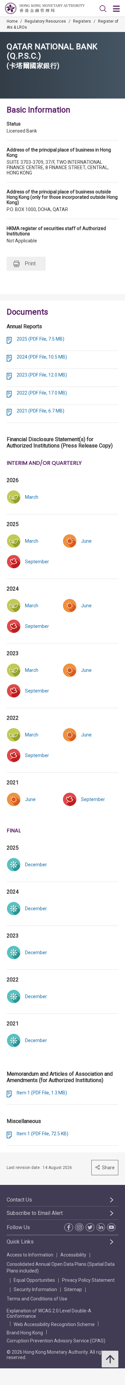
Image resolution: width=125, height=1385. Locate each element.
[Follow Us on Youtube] (111, 1227)
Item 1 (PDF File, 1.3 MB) (42, 1092)
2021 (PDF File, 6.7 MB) (40, 411)
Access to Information (30, 1254)
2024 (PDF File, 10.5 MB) (42, 357)
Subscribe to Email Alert (35, 1213)
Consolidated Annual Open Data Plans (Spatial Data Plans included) (61, 1267)
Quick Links (20, 1242)
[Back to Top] (110, 1359)
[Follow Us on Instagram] (79, 1227)
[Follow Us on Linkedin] (100, 1227)
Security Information (35, 1289)
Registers (82, 21)
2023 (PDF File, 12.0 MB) (42, 375)
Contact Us (19, 1200)
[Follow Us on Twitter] (89, 1227)
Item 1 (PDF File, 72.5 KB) (42, 1133)
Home (12, 21)
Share (108, 1167)
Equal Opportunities (34, 1280)
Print (30, 263)
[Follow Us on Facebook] (68, 1227)
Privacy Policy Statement (88, 1280)
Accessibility (73, 1254)
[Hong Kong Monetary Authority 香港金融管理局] (45, 8)
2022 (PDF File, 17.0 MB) (42, 393)
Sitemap (73, 1289)
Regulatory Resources (45, 21)
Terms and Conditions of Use (37, 1298)
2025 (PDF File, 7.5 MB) (40, 339)
